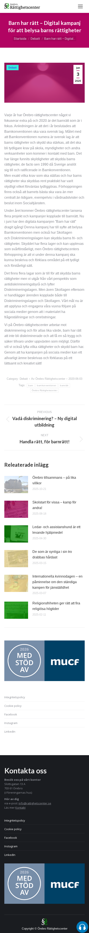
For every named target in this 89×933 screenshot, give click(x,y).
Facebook (10, 714)
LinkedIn (9, 731)
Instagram (10, 723)
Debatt (12, 67)
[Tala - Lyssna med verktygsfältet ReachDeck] (82, 927)
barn (30, 385)
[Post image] (16, 484)
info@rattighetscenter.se (35, 803)
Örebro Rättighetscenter (44, 390)
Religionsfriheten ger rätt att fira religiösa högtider (56, 606)
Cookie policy (13, 706)
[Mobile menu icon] (80, 6)
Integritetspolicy (14, 697)
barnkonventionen (46, 385)
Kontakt (20, 808)
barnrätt (64, 385)
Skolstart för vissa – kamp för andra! (54, 505)
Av (48, 378)
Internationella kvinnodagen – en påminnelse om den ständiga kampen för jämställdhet (57, 582)
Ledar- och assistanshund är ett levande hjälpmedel (56, 529)
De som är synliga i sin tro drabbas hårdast (52, 554)
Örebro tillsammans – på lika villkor (54, 480)
